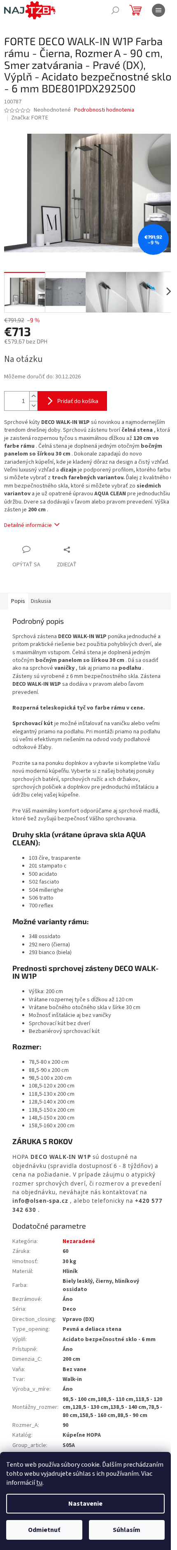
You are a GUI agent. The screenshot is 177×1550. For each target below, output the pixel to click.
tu (39, 1482)
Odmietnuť (44, 1529)
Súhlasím (126, 1529)
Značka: (29, 118)
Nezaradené (79, 1241)
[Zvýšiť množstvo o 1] (33, 396)
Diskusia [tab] (41, 601)
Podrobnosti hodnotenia (104, 110)
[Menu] (158, 10)
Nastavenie (85, 1503)
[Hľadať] (115, 10)
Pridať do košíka (77, 400)
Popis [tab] (18, 601)
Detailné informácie (28, 525)
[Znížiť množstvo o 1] (33, 405)
